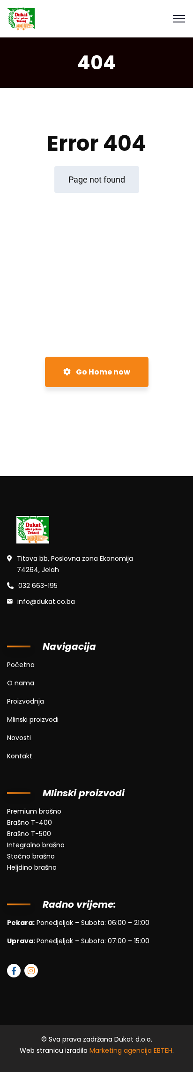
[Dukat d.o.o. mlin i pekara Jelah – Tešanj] (21, 18)
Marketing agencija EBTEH (130, 1050)
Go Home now (102, 372)
